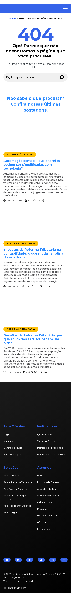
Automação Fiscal (20, 154)
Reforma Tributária (21, 243)
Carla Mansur (13, 286)
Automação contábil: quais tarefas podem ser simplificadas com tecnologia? (31, 164)
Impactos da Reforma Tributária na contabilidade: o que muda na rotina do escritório (33, 253)
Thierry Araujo (14, 372)
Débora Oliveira (14, 200)
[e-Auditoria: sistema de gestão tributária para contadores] (28, 9)
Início (12, 18)
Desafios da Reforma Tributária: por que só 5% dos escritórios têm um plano (32, 339)
